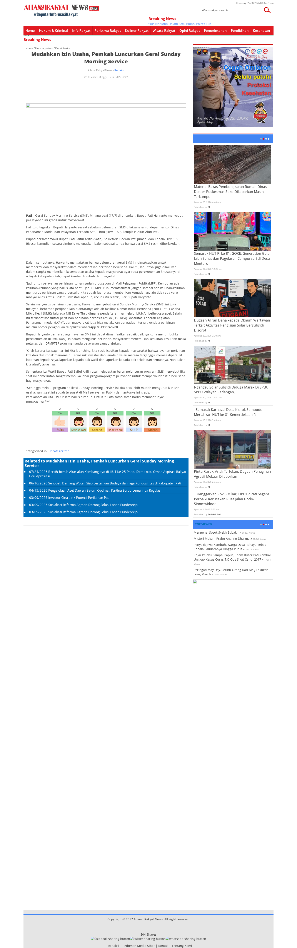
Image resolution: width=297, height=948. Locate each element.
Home (30, 30)
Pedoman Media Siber (139, 946)
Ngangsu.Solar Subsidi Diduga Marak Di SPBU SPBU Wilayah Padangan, (231, 390)
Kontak (163, 946)
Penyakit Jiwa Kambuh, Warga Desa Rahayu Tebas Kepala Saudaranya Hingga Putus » (230, 547)
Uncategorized (44, 48)
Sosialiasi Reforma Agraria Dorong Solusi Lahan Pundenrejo (93, 504)
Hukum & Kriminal (53, 30)
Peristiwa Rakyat (108, 30)
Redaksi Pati (214, 514)
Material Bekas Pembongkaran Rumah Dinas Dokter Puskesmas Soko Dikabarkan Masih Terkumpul (230, 191)
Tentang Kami (182, 946)
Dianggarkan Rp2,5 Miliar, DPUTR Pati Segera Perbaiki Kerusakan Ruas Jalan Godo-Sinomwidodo (231, 499)
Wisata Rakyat (164, 30)
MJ (209, 206)
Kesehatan (261, 30)
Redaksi (119, 70)
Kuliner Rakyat (136, 30)
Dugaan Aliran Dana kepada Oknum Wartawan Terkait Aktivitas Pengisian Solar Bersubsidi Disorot (232, 325)
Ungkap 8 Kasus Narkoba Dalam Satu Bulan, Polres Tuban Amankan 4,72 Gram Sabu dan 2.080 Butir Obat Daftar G (206, 24)
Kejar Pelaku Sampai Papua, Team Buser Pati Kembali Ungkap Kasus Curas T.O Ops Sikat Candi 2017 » (233, 557)
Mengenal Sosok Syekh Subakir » (217, 532)
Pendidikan (240, 30)
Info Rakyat (81, 30)
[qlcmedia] (106, 946)
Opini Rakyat (189, 30)
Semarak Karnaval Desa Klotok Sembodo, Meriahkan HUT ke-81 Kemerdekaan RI (228, 412)
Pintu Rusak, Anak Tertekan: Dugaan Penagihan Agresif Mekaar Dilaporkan (232, 474)
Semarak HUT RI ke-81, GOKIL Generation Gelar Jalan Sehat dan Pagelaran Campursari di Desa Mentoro (232, 258)
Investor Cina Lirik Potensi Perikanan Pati (79, 497)
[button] (267, 10)
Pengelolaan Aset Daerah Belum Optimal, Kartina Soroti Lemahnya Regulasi (104, 490)
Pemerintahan (215, 30)
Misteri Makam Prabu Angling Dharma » (223, 538)
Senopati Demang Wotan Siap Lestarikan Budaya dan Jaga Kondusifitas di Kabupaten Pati (114, 483)
